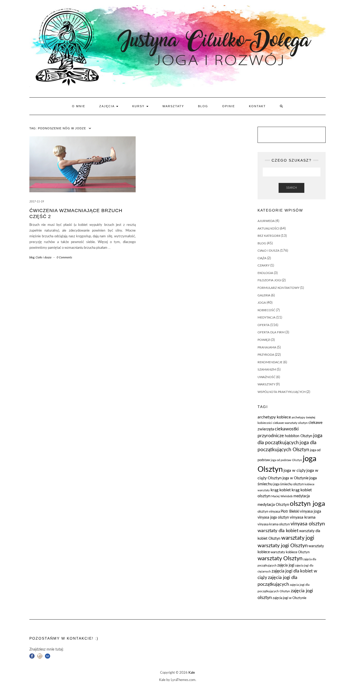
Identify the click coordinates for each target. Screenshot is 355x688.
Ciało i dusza (43, 257)
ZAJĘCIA (107, 106)
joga (262, 302)
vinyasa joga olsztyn (273, 517)
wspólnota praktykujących (282, 391)
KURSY (139, 106)
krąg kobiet (281, 490)
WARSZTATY (173, 106)
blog (31, 257)
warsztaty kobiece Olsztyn (290, 552)
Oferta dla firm (271, 332)
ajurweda (266, 220)
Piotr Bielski (290, 511)
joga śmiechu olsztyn (288, 484)
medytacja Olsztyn (273, 505)
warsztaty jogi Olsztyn (283, 545)
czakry (263, 265)
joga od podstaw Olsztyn (286, 460)
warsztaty (266, 384)
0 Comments (64, 257)
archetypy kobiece (274, 417)
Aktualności (268, 228)
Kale (191, 672)
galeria (264, 295)
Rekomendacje (270, 362)
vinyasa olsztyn (308, 523)
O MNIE (78, 106)
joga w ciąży (295, 470)
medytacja (266, 317)
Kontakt (257, 106)
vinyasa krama (302, 517)
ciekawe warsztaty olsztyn (290, 422)
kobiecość (266, 310)
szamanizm (267, 369)
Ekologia (265, 273)
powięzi (264, 339)
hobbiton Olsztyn (298, 436)
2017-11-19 (36, 201)
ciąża (262, 258)
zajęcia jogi (285, 565)
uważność (266, 377)
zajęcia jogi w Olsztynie (289, 598)
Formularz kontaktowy (278, 287)
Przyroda (266, 354)
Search (291, 187)
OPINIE (228, 106)
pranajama (267, 347)
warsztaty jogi (297, 538)
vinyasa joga (310, 511)
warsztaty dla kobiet (278, 530)
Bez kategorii (269, 235)
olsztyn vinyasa (269, 511)
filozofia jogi (269, 280)
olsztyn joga (307, 503)
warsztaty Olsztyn (280, 558)
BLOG (203, 106)
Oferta (263, 325)
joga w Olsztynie (295, 478)
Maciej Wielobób (282, 496)
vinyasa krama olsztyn (274, 524)
